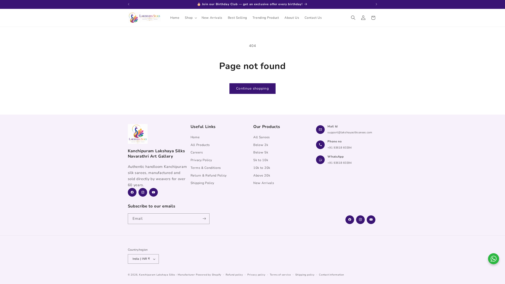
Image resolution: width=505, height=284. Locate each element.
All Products (200, 145)
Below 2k (260, 145)
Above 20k (261, 175)
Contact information (331, 274)
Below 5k (260, 152)
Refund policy (234, 274)
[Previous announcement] (128, 4)
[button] (190, 17)
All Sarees (261, 137)
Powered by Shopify (209, 274)
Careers (197, 152)
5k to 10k (260, 160)
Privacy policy (256, 274)
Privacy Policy (201, 160)
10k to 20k (261, 168)
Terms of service (280, 274)
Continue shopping (252, 88)
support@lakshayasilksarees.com (349, 132)
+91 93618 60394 (339, 147)
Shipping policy (305, 274)
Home (195, 137)
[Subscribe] (204, 218)
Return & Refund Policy (209, 175)
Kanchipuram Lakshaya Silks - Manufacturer (167, 274)
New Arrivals (263, 183)
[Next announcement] (376, 4)
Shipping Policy (202, 183)
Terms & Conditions (206, 168)
